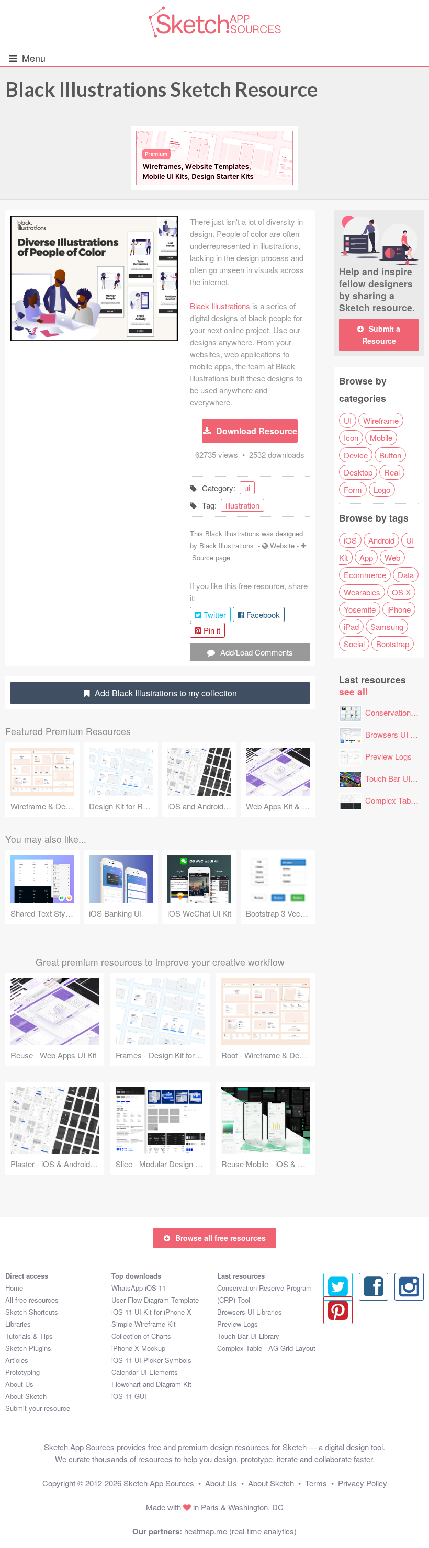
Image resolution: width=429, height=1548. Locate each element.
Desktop (358, 472)
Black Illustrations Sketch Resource (161, 89)
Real (392, 472)
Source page (211, 557)
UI (348, 420)
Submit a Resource (381, 334)
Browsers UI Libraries (249, 1312)
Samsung (386, 626)
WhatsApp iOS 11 (138, 1288)
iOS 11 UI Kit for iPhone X (151, 1312)
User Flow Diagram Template (155, 1300)
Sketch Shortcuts (31, 1312)
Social (354, 643)
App (366, 557)
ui (247, 487)
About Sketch (26, 1396)
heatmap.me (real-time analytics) (240, 1531)
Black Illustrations (220, 305)
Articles (16, 1360)
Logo (382, 489)
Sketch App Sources (158, 1482)
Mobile (381, 437)
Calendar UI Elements (144, 1372)
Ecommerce (365, 574)
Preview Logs (388, 756)
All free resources (32, 1300)
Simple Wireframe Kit (143, 1324)
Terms (316, 1482)
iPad (351, 626)
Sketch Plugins (28, 1348)
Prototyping (22, 1372)
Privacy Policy (362, 1482)
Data (406, 574)
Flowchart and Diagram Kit (151, 1384)
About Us (19, 1384)
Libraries (18, 1324)
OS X (401, 591)
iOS (350, 540)
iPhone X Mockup (138, 1348)
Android (381, 540)
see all (353, 691)
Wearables (362, 591)
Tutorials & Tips (29, 1336)
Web (392, 557)
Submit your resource (37, 1408)
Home (14, 1288)
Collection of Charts (141, 1336)
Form (353, 489)
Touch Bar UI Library (248, 1336)
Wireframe (381, 420)
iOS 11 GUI (128, 1396)
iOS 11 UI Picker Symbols (151, 1360)
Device (356, 454)
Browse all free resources (220, 1238)
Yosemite (360, 609)
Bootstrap (392, 643)
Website (282, 545)
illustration (242, 505)
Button (390, 454)
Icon (351, 437)
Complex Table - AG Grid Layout (266, 1348)
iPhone (399, 609)
